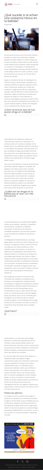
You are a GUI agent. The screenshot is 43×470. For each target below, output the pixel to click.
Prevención (8, 24)
